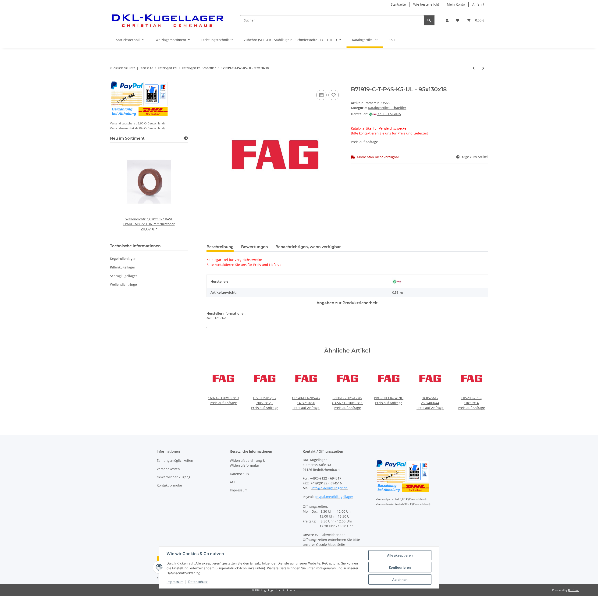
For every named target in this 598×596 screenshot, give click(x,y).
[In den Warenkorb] (210, 83)
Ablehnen (400, 580)
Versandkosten (168, 469)
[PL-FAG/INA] (397, 281)
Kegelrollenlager (123, 258)
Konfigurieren (400, 567)
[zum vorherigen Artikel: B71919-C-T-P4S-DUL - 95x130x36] (473, 68)
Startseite (398, 4)
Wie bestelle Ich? (426, 4)
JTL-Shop (573, 590)
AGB (233, 482)
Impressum (175, 582)
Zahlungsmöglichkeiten (175, 460)
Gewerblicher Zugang (173, 477)
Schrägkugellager (123, 276)
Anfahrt (478, 4)
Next (480, 389)
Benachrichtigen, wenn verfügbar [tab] (308, 247)
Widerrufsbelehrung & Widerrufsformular (247, 463)
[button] (447, 20)
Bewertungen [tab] (254, 247)
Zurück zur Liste (124, 68)
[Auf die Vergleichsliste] (321, 95)
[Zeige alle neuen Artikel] (186, 138)
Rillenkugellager (122, 267)
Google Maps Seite (330, 544)
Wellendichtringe (123, 284)
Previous (214, 389)
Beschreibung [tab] (220, 247)
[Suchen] (429, 20)
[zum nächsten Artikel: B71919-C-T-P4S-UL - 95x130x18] (483, 68)
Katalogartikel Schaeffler (387, 108)
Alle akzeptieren (400, 555)
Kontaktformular (169, 485)
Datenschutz (198, 582)
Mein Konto (456, 4)
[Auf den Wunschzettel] (333, 95)
